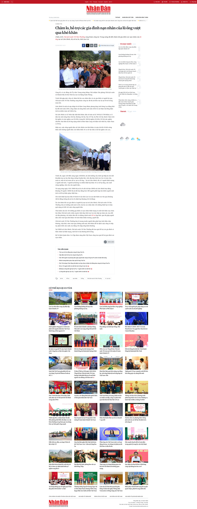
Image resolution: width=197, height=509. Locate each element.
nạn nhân (75, 278)
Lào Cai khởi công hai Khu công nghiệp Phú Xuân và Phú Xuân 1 (128, 62)
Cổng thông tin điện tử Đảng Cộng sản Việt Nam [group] (62, 496)
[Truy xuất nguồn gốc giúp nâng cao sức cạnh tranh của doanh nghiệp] (136, 298)
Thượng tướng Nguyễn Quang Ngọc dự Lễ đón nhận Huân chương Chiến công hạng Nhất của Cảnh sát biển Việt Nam (85, 489)
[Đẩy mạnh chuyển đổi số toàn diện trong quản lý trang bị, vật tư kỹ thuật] (136, 433)
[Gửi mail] (91, 45)
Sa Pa (61, 278)
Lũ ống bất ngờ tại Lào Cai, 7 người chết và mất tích (73, 271)
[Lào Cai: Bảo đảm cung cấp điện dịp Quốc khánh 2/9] (60, 298)
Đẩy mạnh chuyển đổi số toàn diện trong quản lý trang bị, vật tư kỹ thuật (136, 443)
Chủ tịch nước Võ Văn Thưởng (74, 37)
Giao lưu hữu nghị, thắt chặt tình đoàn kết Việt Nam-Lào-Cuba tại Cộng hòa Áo (85, 444)
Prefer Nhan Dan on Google (107, 45)
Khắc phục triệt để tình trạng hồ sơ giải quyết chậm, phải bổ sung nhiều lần (136, 488)
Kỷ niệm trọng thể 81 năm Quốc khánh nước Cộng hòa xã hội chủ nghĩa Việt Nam (60, 351)
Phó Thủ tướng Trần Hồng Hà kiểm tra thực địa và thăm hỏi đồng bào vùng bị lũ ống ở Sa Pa (84, 263)
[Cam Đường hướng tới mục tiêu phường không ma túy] (85, 298)
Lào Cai (108, 278)
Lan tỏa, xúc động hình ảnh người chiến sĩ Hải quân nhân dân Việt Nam (85, 396)
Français (95, 1)
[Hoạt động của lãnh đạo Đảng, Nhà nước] (111, 318)
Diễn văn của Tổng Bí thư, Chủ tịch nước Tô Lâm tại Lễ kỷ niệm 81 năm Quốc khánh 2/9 (110, 351)
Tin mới (165, 1)
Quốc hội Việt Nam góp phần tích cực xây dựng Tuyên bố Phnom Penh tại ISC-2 (59, 373)
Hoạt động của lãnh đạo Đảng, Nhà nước (110, 328)
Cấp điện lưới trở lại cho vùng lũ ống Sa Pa (70, 255)
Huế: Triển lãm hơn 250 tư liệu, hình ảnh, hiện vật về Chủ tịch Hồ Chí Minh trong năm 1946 (60, 398)
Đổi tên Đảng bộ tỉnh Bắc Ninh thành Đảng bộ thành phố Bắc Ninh (136, 350)
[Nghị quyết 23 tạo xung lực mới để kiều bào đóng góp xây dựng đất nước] (136, 363)
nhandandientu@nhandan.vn (140, 506)
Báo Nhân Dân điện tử (98, 10)
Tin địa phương (175, 1)
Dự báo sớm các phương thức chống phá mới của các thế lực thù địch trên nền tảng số (135, 420)
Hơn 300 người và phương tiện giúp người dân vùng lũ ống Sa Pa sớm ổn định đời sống (83, 257)
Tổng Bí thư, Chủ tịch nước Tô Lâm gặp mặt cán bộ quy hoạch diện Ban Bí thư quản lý (127, 71)
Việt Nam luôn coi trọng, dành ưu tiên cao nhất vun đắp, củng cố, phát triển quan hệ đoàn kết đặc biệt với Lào (111, 398)
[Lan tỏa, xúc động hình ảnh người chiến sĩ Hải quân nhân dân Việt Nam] (85, 387)
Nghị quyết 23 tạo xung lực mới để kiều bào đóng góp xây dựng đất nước (136, 372)
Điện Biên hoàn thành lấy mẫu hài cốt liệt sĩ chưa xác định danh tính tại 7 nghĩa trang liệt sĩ (60, 466)
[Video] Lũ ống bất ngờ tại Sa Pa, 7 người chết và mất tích (75, 269)
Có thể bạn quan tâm (60, 288)
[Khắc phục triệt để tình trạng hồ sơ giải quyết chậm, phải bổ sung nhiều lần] (136, 478)
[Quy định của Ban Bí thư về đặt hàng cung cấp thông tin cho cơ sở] (136, 456)
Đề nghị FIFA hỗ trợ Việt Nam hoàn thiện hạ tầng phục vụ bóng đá (128, 94)
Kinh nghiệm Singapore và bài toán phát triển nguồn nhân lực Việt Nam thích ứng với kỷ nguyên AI (59, 329)
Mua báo (157, 1)
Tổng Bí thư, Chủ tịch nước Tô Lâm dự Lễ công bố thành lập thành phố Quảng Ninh (127, 78)
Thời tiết (123, 111)
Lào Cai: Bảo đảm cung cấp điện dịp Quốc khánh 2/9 (127, 47)
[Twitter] (87, 45)
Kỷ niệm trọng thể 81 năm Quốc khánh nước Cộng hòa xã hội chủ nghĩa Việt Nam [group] (71, 20)
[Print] (95, 45)
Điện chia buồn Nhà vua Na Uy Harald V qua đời (111, 419)
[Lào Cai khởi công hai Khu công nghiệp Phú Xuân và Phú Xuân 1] (111, 298)
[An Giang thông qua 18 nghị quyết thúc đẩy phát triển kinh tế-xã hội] (60, 478)
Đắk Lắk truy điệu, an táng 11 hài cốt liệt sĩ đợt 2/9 (59, 443)
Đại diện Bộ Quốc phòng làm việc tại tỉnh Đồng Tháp (85, 465)
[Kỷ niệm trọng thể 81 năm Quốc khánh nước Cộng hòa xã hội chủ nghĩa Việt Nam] (60, 340)
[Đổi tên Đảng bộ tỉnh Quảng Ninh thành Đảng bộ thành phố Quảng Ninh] (85, 340)
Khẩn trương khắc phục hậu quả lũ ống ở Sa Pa (72, 260)
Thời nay (117, 17)
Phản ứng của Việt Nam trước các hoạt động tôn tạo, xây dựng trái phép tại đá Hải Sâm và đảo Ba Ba (111, 444)
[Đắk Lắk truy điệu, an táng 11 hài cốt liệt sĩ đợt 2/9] (60, 433)
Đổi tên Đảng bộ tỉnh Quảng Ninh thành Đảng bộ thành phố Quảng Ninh (85, 350)
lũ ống (82, 278)
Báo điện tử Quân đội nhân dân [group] (134, 496)
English (86, 1)
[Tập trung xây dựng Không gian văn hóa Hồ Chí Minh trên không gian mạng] (111, 456)
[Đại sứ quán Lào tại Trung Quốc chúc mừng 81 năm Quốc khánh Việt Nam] (85, 409)
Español (106, 1)
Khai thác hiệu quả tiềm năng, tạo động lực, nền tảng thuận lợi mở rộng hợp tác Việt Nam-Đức (111, 373)
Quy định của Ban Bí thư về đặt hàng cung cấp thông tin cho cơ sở (135, 465)
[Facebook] (83, 45)
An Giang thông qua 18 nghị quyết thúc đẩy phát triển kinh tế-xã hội (60, 488)
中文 (91, 1)
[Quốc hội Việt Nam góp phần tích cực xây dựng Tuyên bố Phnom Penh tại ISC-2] (60, 363)
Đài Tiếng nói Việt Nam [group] (116, 496)
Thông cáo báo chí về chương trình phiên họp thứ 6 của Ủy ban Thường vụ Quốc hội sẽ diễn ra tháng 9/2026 (136, 398)
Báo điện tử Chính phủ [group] (85, 496)
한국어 (110, 1)
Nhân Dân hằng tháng (142, 17)
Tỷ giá (130, 111)
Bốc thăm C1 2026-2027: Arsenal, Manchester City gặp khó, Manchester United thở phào (136, 329)
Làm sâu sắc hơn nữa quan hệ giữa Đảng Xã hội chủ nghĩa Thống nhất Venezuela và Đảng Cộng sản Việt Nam (111, 489)
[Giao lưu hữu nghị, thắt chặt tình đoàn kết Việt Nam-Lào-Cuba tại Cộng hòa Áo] (85, 433)
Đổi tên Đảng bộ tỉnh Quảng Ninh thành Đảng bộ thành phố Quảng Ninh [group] (114, 20)
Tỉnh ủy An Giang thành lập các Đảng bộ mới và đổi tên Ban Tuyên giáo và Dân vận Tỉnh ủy (128, 86)
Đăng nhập (194, 1)
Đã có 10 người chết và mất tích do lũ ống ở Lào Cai (73, 266)
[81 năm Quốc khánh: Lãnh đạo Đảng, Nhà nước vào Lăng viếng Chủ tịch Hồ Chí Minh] (85, 318)
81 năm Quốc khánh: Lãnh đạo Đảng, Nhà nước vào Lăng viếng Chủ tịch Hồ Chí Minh (85, 329)
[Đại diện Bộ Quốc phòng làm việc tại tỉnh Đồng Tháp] (85, 456)
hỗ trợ (93, 215)
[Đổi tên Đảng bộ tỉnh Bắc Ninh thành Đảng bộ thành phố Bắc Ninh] (136, 340)
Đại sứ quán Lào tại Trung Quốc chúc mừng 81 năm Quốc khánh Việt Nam (85, 419)
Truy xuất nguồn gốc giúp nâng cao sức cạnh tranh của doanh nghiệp (136, 307)
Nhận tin (185, 1)
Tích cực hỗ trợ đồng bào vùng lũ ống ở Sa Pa (71, 252)
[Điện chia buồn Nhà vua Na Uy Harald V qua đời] (111, 409)
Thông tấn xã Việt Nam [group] (100, 496)
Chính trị (58, 24)
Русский (100, 1)
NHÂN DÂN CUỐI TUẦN (127, 17)
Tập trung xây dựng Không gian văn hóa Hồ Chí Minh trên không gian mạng (110, 466)
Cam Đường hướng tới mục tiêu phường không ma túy (127, 55)
